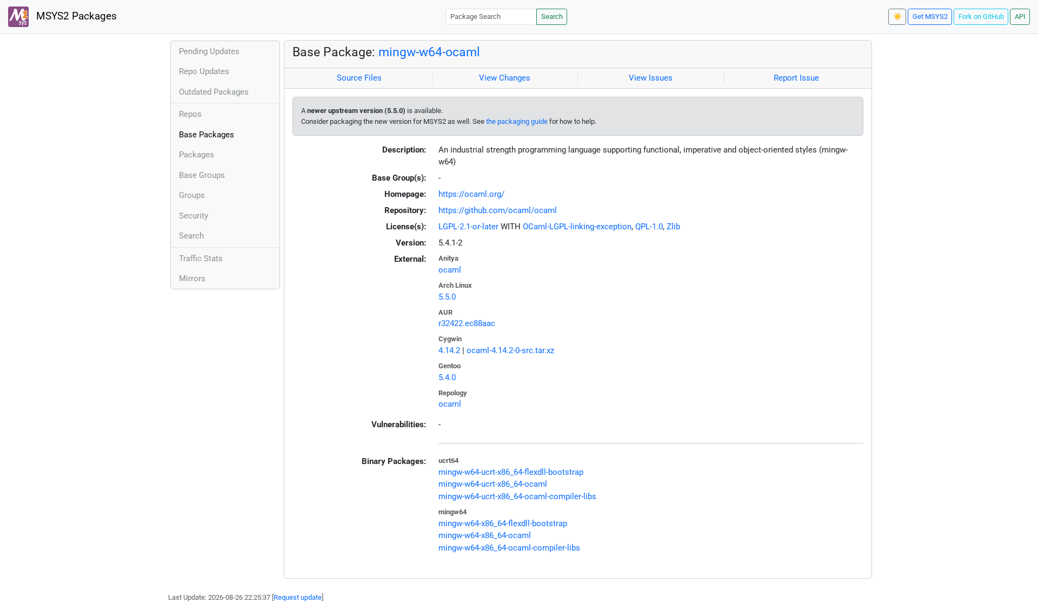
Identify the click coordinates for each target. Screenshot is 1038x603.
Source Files (359, 78)
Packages (196, 155)
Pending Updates (209, 51)
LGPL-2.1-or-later (468, 226)
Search (552, 16)
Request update (298, 597)
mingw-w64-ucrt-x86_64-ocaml (492, 484)
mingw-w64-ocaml (429, 52)
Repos (190, 114)
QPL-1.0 (649, 226)
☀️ (897, 16)
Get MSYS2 (930, 16)
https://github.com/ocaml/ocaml (497, 210)
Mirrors (192, 278)
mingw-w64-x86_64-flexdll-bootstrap (502, 523)
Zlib (673, 226)
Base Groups (202, 175)
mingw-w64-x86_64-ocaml (484, 535)
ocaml (449, 270)
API (1020, 16)
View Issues (651, 78)
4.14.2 (449, 350)
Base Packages (206, 135)
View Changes (504, 78)
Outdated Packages (214, 92)
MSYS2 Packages (75, 16)
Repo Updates (204, 71)
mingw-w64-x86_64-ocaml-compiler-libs (509, 548)
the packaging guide (517, 121)
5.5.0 (447, 297)
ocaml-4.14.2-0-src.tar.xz (510, 350)
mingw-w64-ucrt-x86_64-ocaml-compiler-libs (517, 496)
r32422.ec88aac (466, 323)
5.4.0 (447, 377)
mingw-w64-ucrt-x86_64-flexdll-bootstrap (510, 472)
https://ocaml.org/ (471, 194)
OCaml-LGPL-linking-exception (577, 226)
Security (193, 216)
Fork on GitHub (981, 16)
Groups (192, 195)
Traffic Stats (201, 258)
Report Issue (796, 78)
